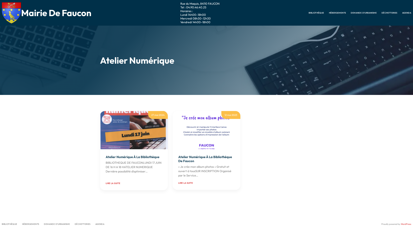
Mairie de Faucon (56, 12)
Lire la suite (113, 183)
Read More (113, 176)
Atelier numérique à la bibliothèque (132, 157)
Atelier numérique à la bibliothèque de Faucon (205, 159)
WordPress (406, 224)
